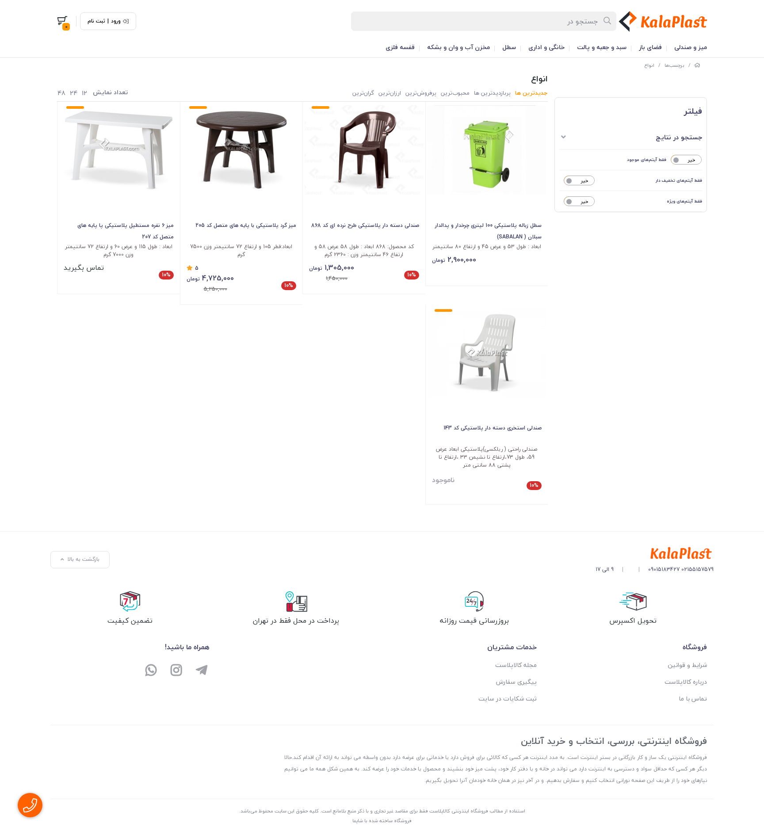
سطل (509, 47)
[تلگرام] (201, 671)
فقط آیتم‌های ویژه (684, 201)
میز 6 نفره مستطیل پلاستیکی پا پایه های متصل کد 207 (125, 231)
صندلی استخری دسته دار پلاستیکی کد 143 (492, 428)
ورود (116, 21)
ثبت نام (96, 21)
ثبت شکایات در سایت (507, 698)
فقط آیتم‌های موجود (646, 159)
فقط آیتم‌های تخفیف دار (679, 180)
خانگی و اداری (546, 47)
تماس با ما (693, 698)
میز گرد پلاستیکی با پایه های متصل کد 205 (245, 225)
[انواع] (655, 553)
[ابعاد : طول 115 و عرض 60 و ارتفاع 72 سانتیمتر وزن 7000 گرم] (118, 149)
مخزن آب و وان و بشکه (458, 47)
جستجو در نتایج (679, 137)
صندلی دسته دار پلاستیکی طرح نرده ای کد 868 (365, 225)
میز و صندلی (690, 47)
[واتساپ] (151, 671)
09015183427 (664, 569)
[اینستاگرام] (176, 671)
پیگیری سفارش (516, 681)
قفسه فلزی (400, 47)
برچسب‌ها (674, 65)
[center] (608, 21)
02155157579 (697, 569)
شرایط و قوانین (687, 664)
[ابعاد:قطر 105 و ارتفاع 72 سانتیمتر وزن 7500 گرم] (241, 149)
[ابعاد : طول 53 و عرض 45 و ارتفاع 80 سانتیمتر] (487, 149)
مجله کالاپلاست (516, 664)
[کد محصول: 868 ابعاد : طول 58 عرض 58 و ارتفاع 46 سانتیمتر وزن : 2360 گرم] (364, 149)
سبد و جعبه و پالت (601, 47)
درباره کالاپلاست (686, 681)
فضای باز (650, 47)
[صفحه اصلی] (697, 65)
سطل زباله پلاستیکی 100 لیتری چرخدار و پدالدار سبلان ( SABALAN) (488, 231)
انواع (649, 65)
